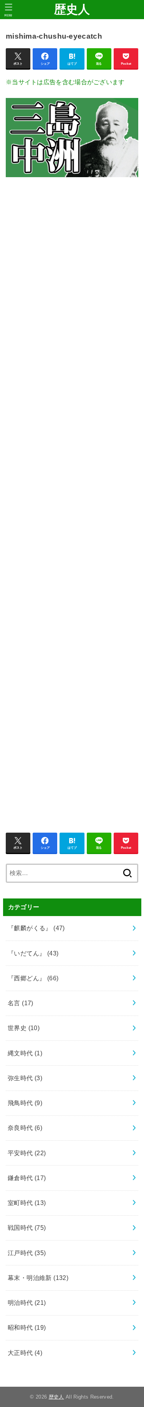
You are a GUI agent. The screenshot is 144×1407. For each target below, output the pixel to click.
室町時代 (27, 1202)
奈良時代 (25, 1127)
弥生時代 (25, 1077)
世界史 (24, 1027)
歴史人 (72, 9)
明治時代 (27, 1302)
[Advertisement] (72, 500)
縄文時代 (25, 1053)
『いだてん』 (33, 953)
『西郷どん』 (33, 978)
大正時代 (25, 1352)
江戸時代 (27, 1252)
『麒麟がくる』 (36, 927)
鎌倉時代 (27, 1177)
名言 (20, 1002)
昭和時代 (27, 1327)
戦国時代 (27, 1227)
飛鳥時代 (25, 1102)
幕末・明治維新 (38, 1277)
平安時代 (27, 1152)
